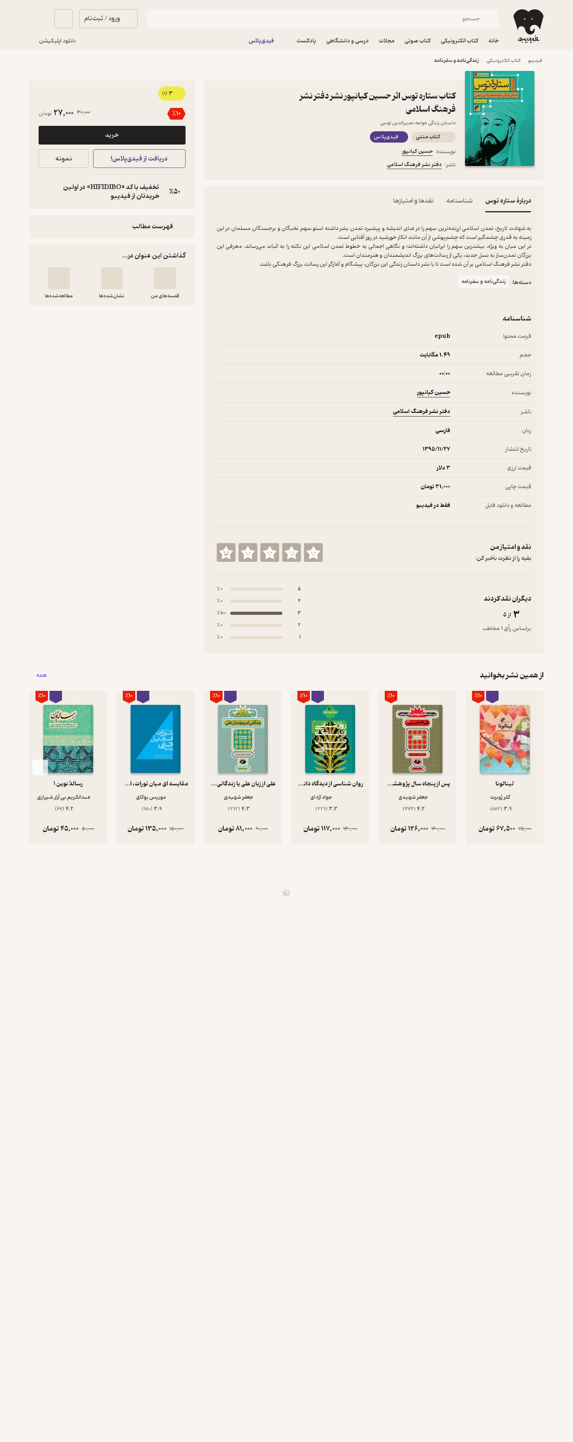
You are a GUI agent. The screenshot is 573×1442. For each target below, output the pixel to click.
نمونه (63, 159)
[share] (277, 166)
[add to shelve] (165, 278)
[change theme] (38, 18)
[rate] (313, 552)
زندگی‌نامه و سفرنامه (456, 60)
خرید (111, 135)
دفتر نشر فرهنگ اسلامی (414, 165)
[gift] (259, 166)
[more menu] (221, 166)
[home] (527, 26)
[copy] (46, 191)
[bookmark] (240, 166)
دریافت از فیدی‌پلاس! (139, 159)
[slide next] (40, 767)
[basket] (63, 18)
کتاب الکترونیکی (503, 60)
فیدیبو (535, 60)
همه (41, 675)
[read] (59, 278)
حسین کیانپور (417, 151)
